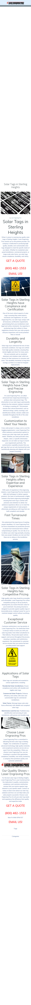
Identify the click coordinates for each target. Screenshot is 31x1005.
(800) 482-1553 (15, 268)
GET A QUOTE (15, 261)
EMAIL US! (15, 273)
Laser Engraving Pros (16, 218)
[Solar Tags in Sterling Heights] (15, 203)
